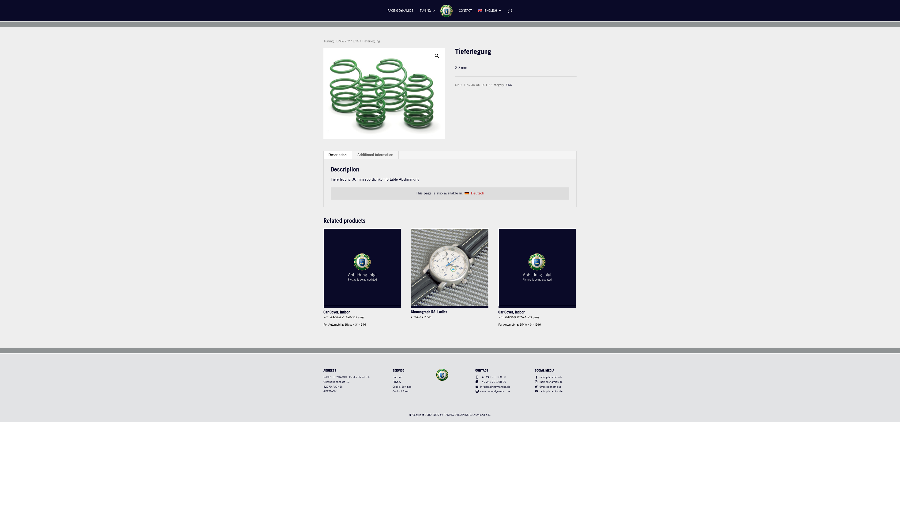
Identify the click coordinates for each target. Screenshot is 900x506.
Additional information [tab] (375, 155)
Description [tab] (337, 155)
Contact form (401, 391)
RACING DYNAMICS (400, 11)
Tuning (425, 11)
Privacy (397, 381)
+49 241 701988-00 (493, 377)
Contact (465, 11)
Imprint (397, 377)
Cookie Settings (402, 386)
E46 (356, 41)
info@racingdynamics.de (495, 386)
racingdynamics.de (551, 377)
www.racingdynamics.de (495, 391)
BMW (340, 41)
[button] (437, 56)
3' (348, 41)
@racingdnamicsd (550, 386)
